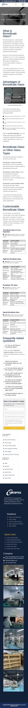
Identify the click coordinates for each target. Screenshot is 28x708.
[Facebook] (20, 1)
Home (3, 19)
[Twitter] (22, 1)
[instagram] (25, 1)
